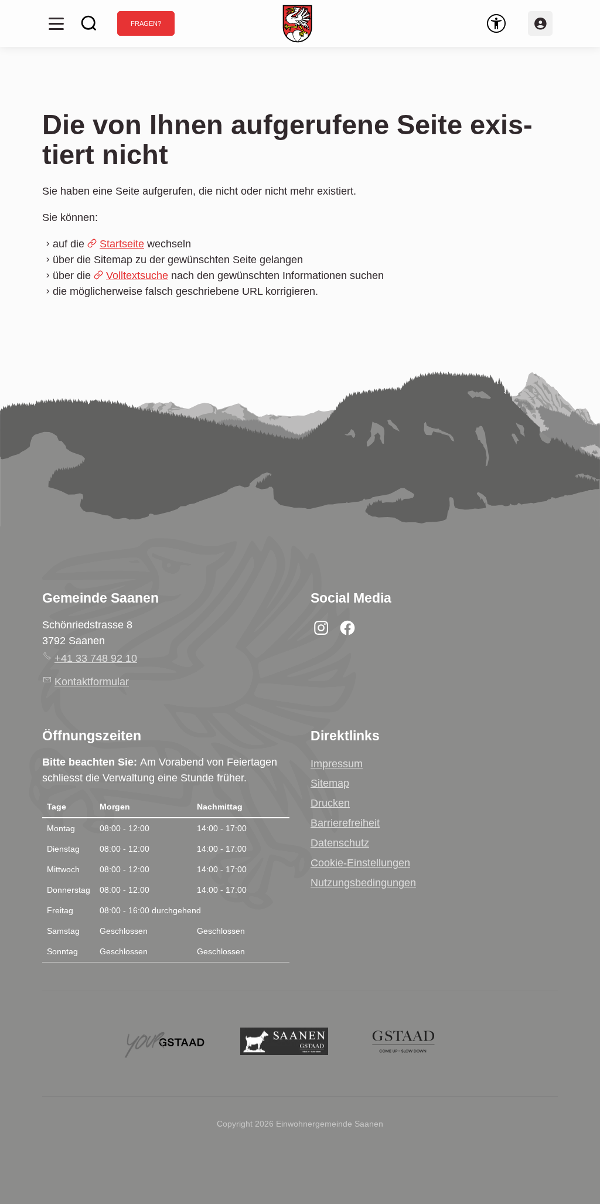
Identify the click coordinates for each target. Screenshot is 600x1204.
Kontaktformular (91, 682)
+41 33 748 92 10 (95, 658)
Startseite (122, 244)
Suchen (89, 23)
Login (540, 23)
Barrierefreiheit (345, 823)
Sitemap (330, 783)
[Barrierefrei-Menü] (496, 23)
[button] (56, 23)
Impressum (337, 764)
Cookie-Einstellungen (360, 863)
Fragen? (146, 23)
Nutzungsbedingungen (363, 883)
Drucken (330, 803)
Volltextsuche (137, 275)
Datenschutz (340, 843)
